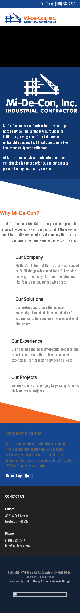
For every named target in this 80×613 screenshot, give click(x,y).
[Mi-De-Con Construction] (30, 13)
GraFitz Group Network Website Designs (48, 581)
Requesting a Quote (19, 475)
